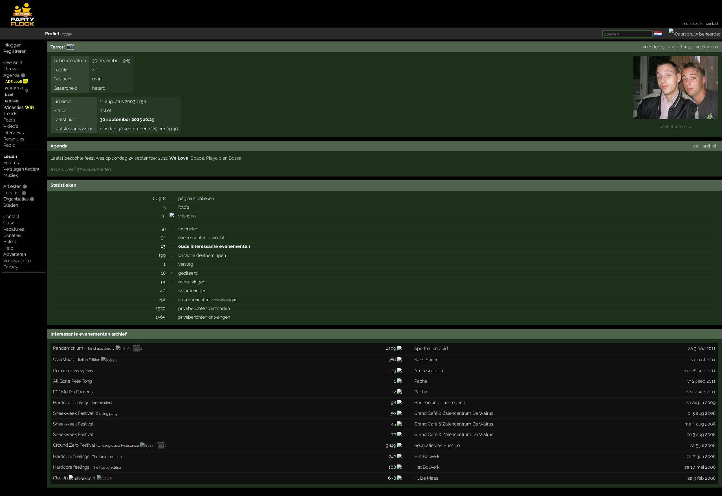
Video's (10, 126)
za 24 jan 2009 (701, 402)
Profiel (52, 33)
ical (695, 146)
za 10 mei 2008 (700, 467)
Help (8, 248)
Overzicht (13, 62)
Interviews (13, 132)
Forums (11, 162)
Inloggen (12, 45)
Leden (10, 156)
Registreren (15, 51)
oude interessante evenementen (214, 246)
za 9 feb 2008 (702, 478)
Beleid (9, 241)
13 (163, 246)
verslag (185, 264)
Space (197, 158)
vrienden (651, 46)
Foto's (9, 120)
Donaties (12, 235)
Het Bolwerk (426, 456)
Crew (8, 222)
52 (163, 237)
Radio (9, 145)
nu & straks (14, 88)
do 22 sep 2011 (701, 391)
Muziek (10, 175)
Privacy (10, 267)
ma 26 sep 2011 (700, 370)
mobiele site (693, 23)
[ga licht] (665, 34)
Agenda (11, 75)
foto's (183, 207)
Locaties (12, 192)
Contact (11, 216)
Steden (10, 205)
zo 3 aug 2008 (701, 434)
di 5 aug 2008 (702, 413)
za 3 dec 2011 (702, 348)
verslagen (706, 46)
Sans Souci (425, 359)
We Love (178, 158)
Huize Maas (426, 478)
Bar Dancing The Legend (439, 402)
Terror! (57, 47)
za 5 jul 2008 (703, 445)
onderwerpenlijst (223, 300)
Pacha (420, 381)
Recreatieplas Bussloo (437, 445)
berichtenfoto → (675, 126)
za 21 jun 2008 (701, 456)
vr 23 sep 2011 (701, 381)
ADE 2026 (13, 82)
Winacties (18, 107)
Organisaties (16, 199)
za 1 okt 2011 (703, 359)
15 (163, 216)
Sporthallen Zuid (431, 348)
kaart (9, 94)
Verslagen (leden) (21, 169)
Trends (10, 113)
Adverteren (14, 254)
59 (163, 229)
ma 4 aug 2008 (700, 424)
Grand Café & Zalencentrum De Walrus (453, 413)
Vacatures (13, 229)
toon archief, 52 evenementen (80, 169)
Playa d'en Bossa (223, 158)
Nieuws (11, 68)
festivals (12, 101)
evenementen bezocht (201, 237)
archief (709, 146)
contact (712, 23)
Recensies (13, 139)
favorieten (678, 46)
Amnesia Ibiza (428, 370)
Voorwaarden (17, 260)
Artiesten (12, 186)
